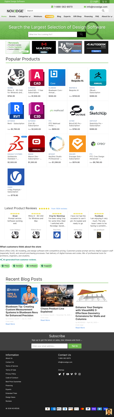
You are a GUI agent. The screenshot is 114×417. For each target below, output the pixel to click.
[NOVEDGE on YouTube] (67, 374)
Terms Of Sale (11, 370)
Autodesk (32, 88)
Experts (67, 16)
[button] (8, 227)
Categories (23, 16)
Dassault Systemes (15, 154)
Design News (10, 397)
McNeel (10, 88)
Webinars (38, 16)
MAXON (92, 88)
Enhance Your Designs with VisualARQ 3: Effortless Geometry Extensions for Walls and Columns (90, 313)
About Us (106, 16)
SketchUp (93, 121)
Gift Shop (77, 16)
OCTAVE (71, 121)
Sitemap (61, 370)
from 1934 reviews (59, 208)
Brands (12, 16)
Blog (59, 16)
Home (4, 16)
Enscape (72, 154)
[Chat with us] (109, 412)
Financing (88, 16)
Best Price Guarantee (13, 382)
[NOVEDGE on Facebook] (63, 374)
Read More (10, 324)
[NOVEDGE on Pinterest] (75, 374)
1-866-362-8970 (63, 6)
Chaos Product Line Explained (52, 310)
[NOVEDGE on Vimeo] (71, 374)
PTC (50, 121)
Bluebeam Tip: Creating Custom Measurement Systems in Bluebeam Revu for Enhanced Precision (22, 311)
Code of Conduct (12, 378)
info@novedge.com (97, 6)
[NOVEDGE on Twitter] (59, 374)
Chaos (10, 187)
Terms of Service (12, 366)
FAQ (97, 16)
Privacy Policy (11, 374)
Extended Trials (11, 393)
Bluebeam (52, 88)
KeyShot (52, 154)
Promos (49, 16)
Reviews (9, 401)
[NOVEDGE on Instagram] (79, 374)
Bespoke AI (73, 88)
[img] (44, 208)
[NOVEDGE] (15, 9)
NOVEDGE (15, 408)
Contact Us (10, 362)
